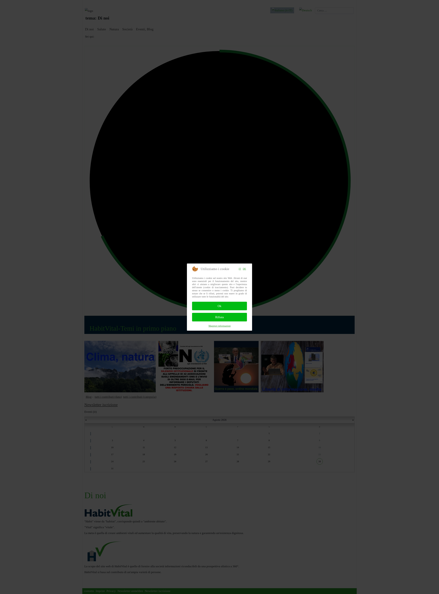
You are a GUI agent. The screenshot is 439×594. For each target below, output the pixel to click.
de (244, 269)
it (240, 269)
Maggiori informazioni (220, 326)
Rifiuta (219, 317)
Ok (219, 306)
